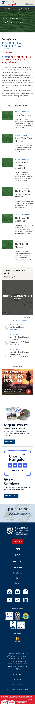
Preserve (17, 561)
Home (10, 3)
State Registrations (17, 684)
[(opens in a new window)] (9, 591)
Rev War (12, 334)
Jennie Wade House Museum (24, 139)
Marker (18, 334)
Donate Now (17, 541)
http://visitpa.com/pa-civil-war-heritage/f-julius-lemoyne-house (16, 59)
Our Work (17, 567)
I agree (4, 703)
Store (20, 578)
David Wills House (23, 114)
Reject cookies (21, 703)
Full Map (27, 318)
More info (11, 703)
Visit (6, 9)
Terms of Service (18, 679)
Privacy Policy (17, 674)
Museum (24, 135)
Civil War (6, 18)
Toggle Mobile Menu (29, 3)
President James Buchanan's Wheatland (22, 165)
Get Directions (11, 53)
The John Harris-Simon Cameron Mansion (23, 194)
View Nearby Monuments (21, 320)
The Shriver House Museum (23, 245)
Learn (17, 549)
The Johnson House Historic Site (24, 219)
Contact (17, 583)
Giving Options (17, 573)
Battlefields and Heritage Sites (15, 9)
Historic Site (25, 111)
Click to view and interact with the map (17, 297)
